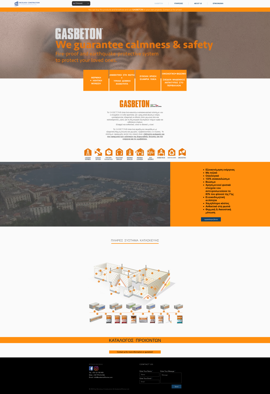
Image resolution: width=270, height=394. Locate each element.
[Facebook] (91, 368)
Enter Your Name (146, 371)
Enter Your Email (145, 378)
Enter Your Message (167, 371)
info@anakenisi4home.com (103, 377)
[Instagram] (96, 368)
